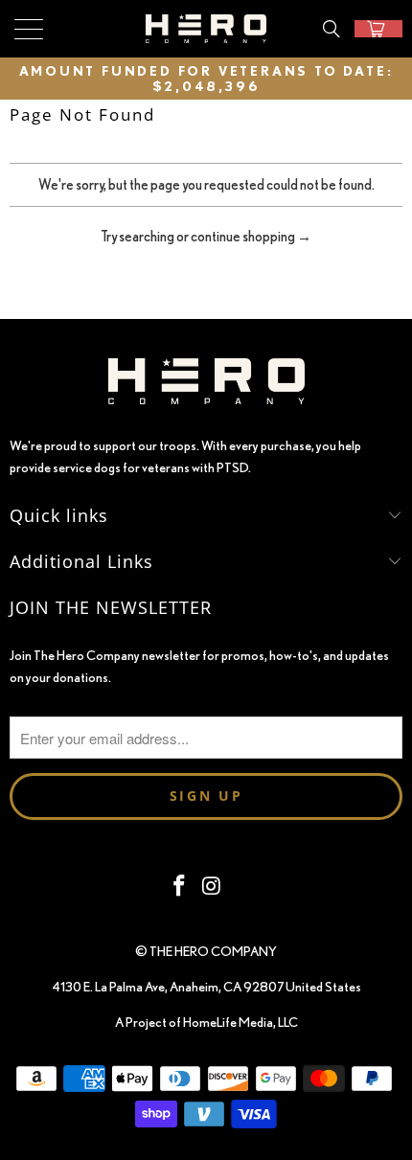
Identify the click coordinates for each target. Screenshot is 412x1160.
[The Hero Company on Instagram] (211, 886)
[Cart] (378, 28)
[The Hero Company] (206, 28)
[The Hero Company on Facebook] (179, 886)
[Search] (331, 29)
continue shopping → (251, 236)
